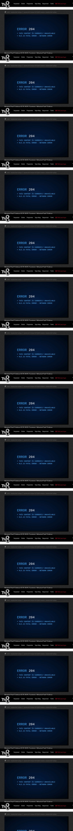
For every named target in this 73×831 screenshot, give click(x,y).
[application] (36, 415)
